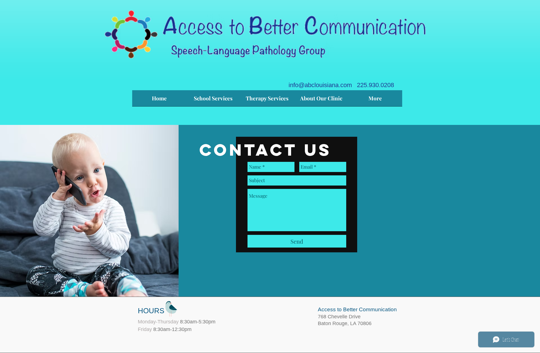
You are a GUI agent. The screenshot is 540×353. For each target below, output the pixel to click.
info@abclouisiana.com (320, 85)
